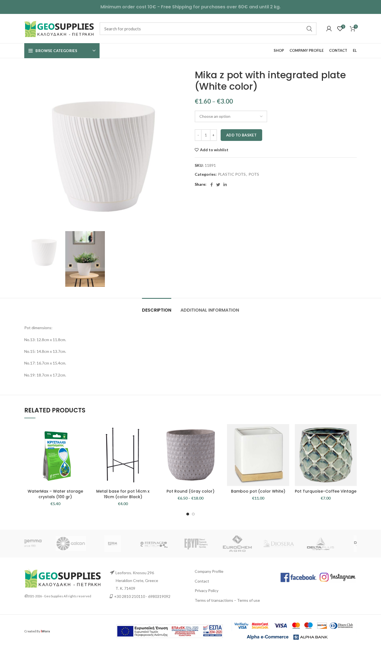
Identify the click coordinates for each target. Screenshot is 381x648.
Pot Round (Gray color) (190, 491)
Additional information (209, 310)
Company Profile (209, 571)
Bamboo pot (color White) (258, 491)
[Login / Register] (329, 28)
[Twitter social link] (218, 184)
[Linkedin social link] (225, 184)
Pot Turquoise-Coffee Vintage (325, 491)
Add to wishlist (214, 150)
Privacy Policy (206, 590)
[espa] (169, 630)
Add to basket (241, 135)
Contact (202, 581)
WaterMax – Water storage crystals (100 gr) (55, 494)
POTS (254, 174)
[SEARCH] (309, 28)
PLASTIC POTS (232, 174)
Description (156, 310)
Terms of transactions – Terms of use (227, 600)
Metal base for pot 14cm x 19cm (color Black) (122, 494)
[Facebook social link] (211, 184)
